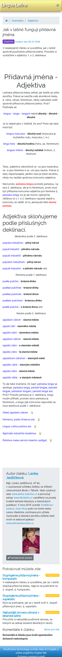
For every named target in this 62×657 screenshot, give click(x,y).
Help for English (47, 649)
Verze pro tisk (51, 629)
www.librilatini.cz (23, 497)
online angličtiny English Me (31, 652)
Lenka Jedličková (22, 475)
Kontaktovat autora (21, 557)
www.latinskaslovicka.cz (20, 523)
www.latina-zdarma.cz (24, 493)
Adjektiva (33, 20)
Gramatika (17, 20)
